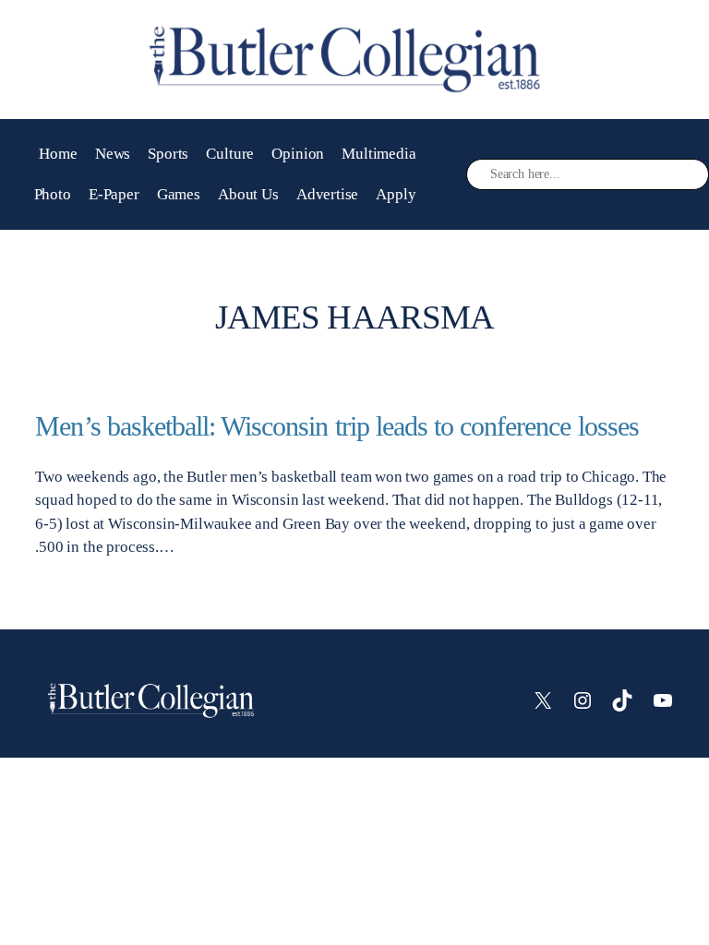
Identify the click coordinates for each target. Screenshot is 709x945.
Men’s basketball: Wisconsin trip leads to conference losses (336, 426)
